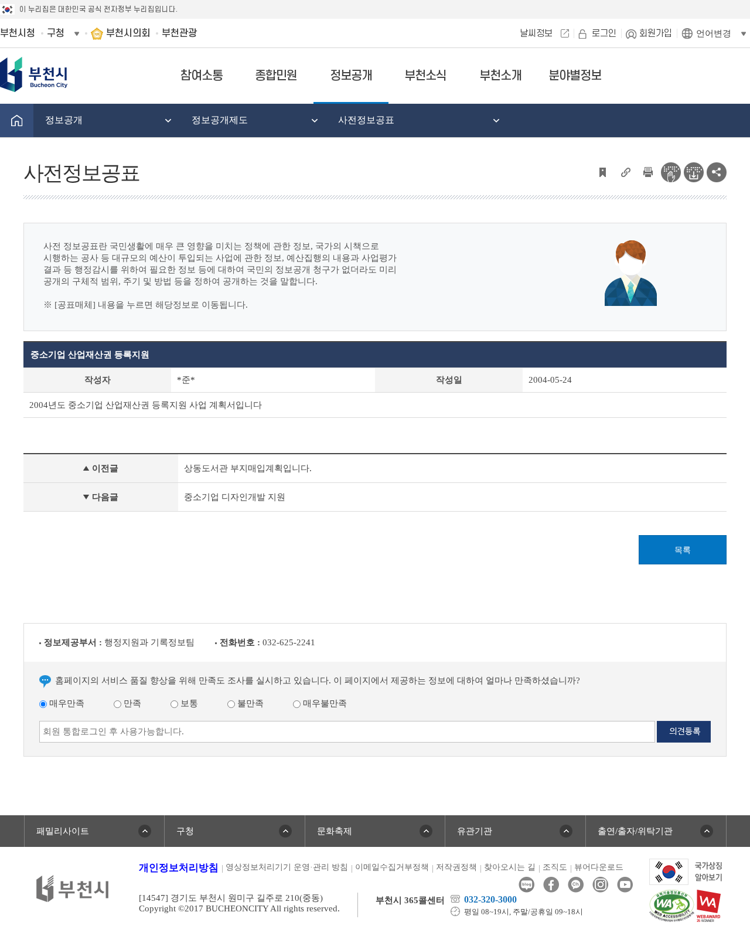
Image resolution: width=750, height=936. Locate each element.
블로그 (526, 885)
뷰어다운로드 (598, 867)
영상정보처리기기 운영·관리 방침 (287, 867)
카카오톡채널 (576, 885)
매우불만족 (324, 703)
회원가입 (655, 33)
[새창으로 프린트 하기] (648, 171)
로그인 (604, 33)
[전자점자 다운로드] (694, 171)
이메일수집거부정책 (392, 867)
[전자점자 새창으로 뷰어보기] (671, 171)
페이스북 (551, 885)
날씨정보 (536, 33)
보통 (188, 703)
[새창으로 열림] (685, 871)
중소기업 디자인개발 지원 (234, 497)
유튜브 (625, 885)
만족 (131, 703)
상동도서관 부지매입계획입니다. (248, 468)
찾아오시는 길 (510, 867)
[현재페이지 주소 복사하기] (625, 171)
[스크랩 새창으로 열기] (602, 171)
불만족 (249, 703)
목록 (682, 550)
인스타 (600, 885)
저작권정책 (456, 867)
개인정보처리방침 (179, 867)
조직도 (555, 867)
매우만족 (65, 703)
